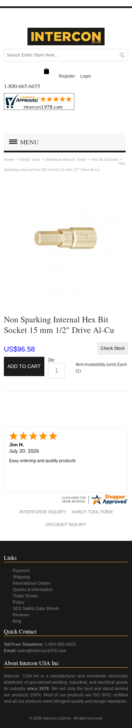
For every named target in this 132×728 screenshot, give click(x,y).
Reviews (21, 614)
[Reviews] (94, 496)
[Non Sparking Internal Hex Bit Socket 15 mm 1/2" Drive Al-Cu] (66, 179)
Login (85, 76)
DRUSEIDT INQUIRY (66, 524)
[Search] (121, 55)
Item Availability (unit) (96, 364)
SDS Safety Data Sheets (36, 608)
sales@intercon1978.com (41, 650)
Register (67, 76)
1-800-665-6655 (60, 644)
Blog (17, 621)
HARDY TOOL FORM (92, 512)
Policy (18, 602)
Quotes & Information (33, 589)
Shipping (21, 577)
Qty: (51, 360)
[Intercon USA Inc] (66, 36)
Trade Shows (25, 595)
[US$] (46, 71)
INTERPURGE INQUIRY (42, 512)
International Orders (32, 583)
